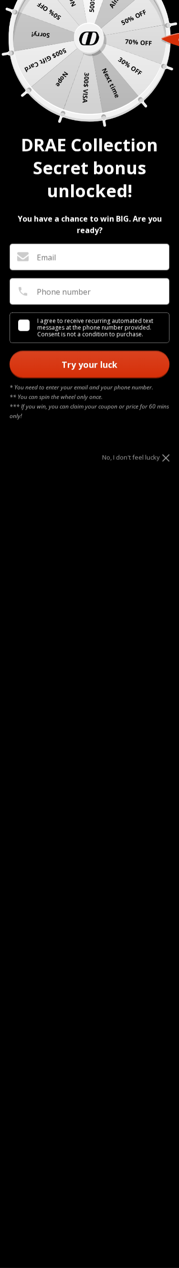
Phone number (64, 292)
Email (46, 257)
